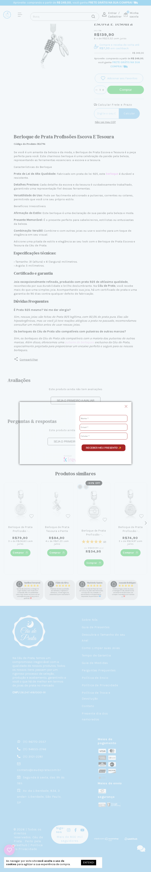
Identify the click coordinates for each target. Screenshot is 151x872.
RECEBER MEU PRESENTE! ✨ (103, 447)
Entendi (88, 862)
